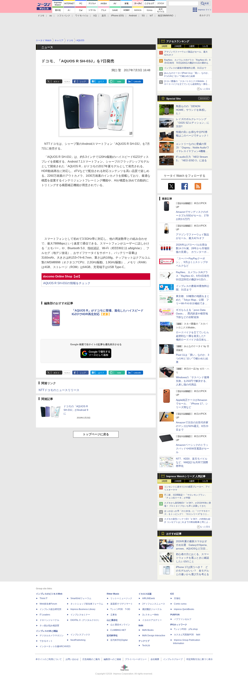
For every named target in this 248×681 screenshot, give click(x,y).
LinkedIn (137, 81)
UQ (95, 15)
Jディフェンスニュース (153, 604)
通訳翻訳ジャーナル (152, 609)
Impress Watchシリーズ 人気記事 (186, 476)
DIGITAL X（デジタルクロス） (85, 620)
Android (133, 15)
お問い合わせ (72, 659)
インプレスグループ (173, 659)
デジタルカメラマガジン (52, 635)
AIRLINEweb (148, 598)
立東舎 (113, 614)
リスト (67, 81)
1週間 (191, 46)
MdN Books (148, 630)
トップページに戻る (96, 434)
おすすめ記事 (174, 533)
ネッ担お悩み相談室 (49, 625)
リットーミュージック (121, 598)
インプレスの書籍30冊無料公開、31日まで (185, 68)
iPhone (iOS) (117, 15)
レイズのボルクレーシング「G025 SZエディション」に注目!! (192, 123)
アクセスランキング (177, 41)
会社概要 (155, 659)
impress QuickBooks (184, 609)
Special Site (173, 98)
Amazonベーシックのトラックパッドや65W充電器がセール (192, 448)
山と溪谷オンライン (120, 624)
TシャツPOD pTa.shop (186, 629)
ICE (172, 594)
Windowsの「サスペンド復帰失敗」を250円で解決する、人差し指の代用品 (192, 381)
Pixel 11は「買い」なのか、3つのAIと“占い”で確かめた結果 (192, 358)
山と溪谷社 (112, 620)
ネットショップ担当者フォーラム (86, 604)
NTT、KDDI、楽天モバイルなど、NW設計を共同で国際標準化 (192, 462)
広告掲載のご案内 (91, 659)
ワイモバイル (81, 15)
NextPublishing (78, 640)
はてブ (101, 81)
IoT (151, 15)
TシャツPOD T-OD (120, 609)
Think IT (43, 598)
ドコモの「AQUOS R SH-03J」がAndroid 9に (76, 410)
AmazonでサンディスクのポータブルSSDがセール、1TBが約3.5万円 (192, 215)
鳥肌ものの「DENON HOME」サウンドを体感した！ (191, 110)
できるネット (46, 641)
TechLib (146, 645)
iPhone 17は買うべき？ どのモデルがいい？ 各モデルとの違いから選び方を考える (192, 571)
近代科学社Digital (119, 640)
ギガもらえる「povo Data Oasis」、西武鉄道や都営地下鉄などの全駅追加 (192, 313)
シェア (83, 81)
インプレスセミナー (80, 614)
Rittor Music (113, 594)
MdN (141, 625)
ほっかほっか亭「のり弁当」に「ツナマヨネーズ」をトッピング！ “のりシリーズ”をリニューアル (187, 514)
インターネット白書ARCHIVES (55, 646)
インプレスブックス (80, 634)
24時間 (177, 46)
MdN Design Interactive (153, 635)
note (119, 81)
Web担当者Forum (48, 604)
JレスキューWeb (150, 614)
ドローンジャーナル (49, 620)
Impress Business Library (82, 609)
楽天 (104, 15)
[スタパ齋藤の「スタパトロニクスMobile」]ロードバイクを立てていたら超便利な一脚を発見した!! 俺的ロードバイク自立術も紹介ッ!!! (187, 84)
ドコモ (41, 15)
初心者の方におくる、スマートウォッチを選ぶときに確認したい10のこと (192, 558)
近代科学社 (112, 635)
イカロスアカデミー (152, 620)
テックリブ (144, 641)
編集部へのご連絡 (112, 659)
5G (143, 15)
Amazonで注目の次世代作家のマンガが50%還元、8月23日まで (192, 426)
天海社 (177, 598)
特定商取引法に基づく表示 (199, 659)
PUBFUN (175, 614)
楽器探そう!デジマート (121, 604)
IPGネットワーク (178, 624)
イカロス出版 (145, 594)
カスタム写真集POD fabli (187, 634)
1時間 (164, 46)
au (50, 15)
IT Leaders (45, 614)
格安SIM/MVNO (165, 15)
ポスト (57, 81)
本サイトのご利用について (49, 659)
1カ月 (205, 46)
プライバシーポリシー (136, 659)
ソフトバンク (63, 15)
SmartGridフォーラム (80, 598)
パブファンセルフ (182, 619)
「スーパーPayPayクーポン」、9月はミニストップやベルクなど (192, 262)
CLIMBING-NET (118, 630)
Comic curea (180, 604)
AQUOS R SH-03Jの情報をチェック (66, 283)
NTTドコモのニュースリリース (59, 390)
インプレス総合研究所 (50, 609)
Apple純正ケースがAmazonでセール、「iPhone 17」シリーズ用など (192, 403)
